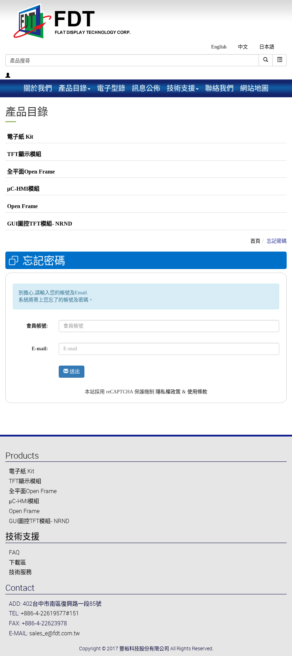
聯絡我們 (219, 88)
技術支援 (22, 536)
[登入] (7, 75)
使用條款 (197, 391)
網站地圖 (254, 88)
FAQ (14, 552)
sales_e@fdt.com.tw (54, 633)
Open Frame (22, 206)
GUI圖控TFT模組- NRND (39, 224)
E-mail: (40, 348)
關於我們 (38, 88)
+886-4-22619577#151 (50, 613)
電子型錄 (111, 88)
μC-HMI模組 (23, 189)
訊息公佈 (146, 88)
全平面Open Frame (31, 172)
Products (22, 455)
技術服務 (20, 572)
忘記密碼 (277, 240)
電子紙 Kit (20, 137)
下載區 (17, 562)
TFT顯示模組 (24, 154)
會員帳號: (37, 326)
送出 (74, 371)
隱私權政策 (168, 391)
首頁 (255, 240)
